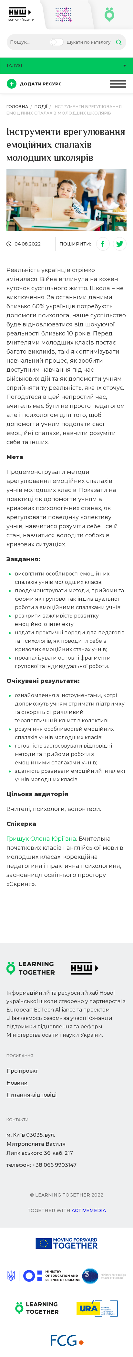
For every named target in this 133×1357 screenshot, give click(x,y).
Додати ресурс (41, 83)
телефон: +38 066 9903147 (41, 1165)
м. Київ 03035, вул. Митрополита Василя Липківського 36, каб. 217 (39, 1144)
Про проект (22, 1071)
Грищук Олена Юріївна (41, 838)
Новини (17, 1083)
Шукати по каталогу (88, 42)
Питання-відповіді (31, 1095)
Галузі (14, 65)
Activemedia (89, 1210)
